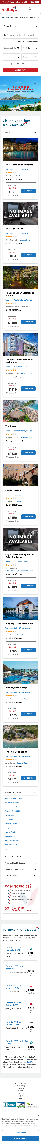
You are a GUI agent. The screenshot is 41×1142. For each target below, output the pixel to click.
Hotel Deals (30, 1062)
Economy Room (27, 438)
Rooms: (7, 57)
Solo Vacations (10, 836)
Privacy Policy (20, 1086)
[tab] (5, 18)
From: (6, 26)
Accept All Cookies (20, 1138)
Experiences (9, 849)
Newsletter (20, 1091)
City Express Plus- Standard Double (19, 571)
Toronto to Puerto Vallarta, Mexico (18, 300)
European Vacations (11, 824)
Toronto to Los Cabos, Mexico (17, 562)
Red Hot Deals (9, 815)
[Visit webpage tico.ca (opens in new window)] (21, 1105)
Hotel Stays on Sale (11, 845)
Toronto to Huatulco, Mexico (16, 169)
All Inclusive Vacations (12, 807)
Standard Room (25, 240)
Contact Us (20, 1093)
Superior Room (26, 373)
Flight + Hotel (9, 819)
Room (21, 176)
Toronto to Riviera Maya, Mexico (17, 367)
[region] (20, 1127)
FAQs (20, 1098)
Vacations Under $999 (12, 811)
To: (5, 35)
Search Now (20, 70)
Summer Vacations (11, 832)
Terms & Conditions (20, 1083)
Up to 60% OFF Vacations (13, 798)
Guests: (26, 57)
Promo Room (22, 635)
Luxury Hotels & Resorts (13, 840)
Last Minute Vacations (12, 803)
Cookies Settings (20, 1132)
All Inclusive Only (21, 64)
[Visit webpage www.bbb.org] (9, 1105)
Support (20, 1096)
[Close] (38, 1115)
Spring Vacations (10, 828)
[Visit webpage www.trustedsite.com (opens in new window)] (32, 1105)
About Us (20, 1088)
